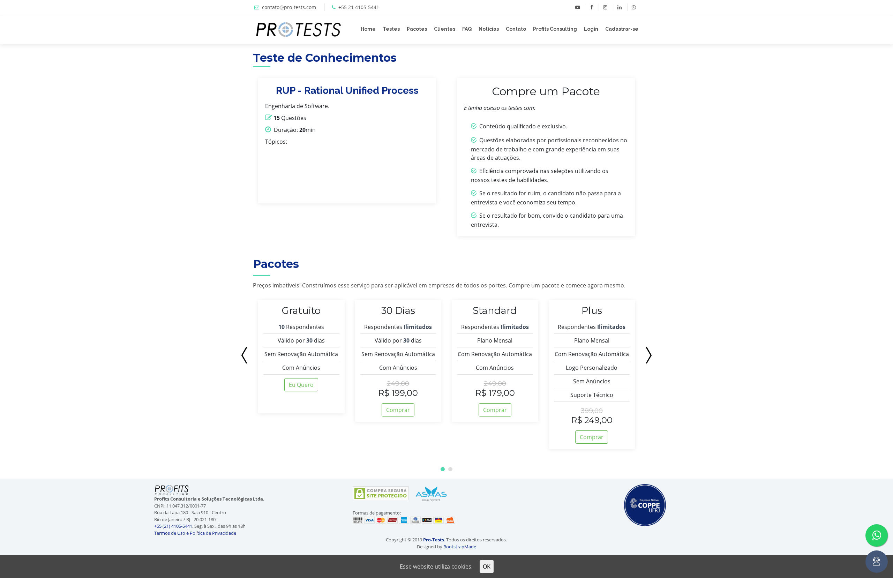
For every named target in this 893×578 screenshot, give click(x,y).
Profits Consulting (555, 29)
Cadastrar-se (621, 29)
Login (591, 29)
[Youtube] (577, 7)
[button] (443, 469)
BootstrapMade (459, 546)
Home (368, 29)
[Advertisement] (40, 522)
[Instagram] (605, 7)
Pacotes (417, 29)
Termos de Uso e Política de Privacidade (195, 533)
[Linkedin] (619, 7)
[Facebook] (591, 7)
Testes (391, 29)
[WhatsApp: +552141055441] (633, 7)
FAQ (467, 29)
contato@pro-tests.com (289, 7)
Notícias (489, 29)
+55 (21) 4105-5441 (173, 526)
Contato (516, 29)
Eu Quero (301, 385)
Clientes (444, 29)
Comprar (398, 410)
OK (486, 566)
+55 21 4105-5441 (358, 7)
